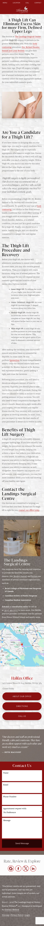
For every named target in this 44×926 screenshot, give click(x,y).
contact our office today (29, 510)
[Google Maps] (11, 868)
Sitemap (5, 915)
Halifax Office (22, 678)
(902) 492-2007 (11, 610)
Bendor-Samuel (20, 576)
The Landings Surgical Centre (28, 36)
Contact (37, 3)
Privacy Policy (17, 915)
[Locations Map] (22, 644)
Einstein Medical (12, 909)
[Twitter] (26, 868)
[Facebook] (18, 868)
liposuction (14, 360)
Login (27, 915)
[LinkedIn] (33, 868)
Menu (5, 3)
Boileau (34, 576)
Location (16, 3)
